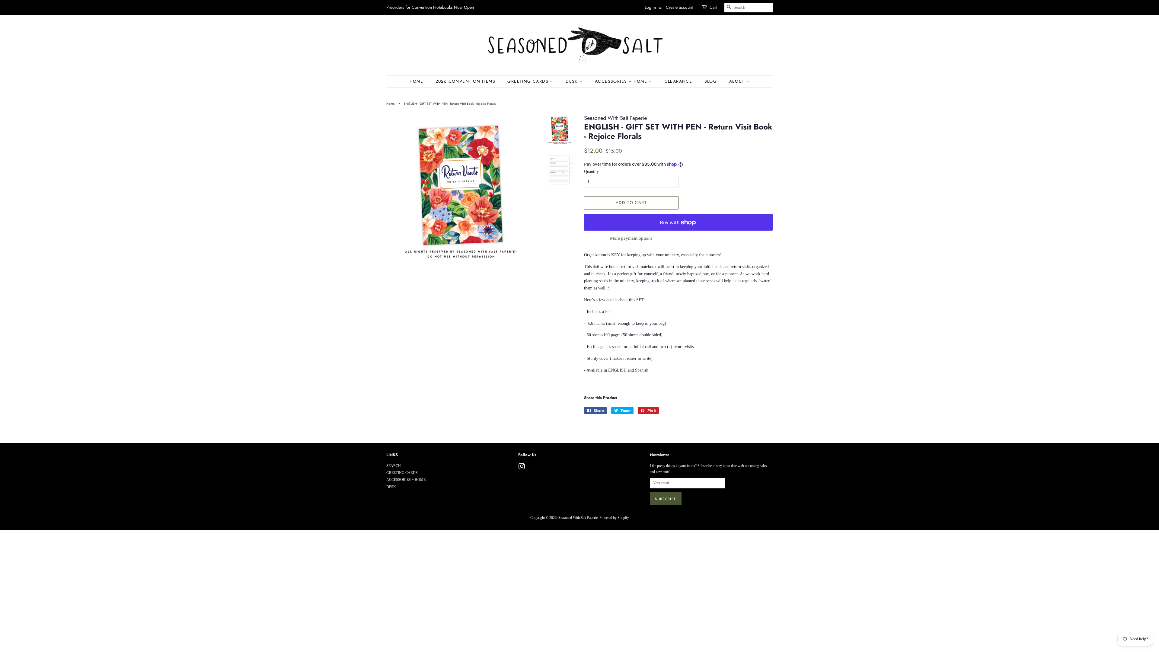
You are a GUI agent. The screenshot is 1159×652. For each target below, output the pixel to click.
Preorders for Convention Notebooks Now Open (430, 7)
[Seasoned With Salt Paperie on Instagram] (521, 468)
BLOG (710, 81)
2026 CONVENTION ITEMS (465, 81)
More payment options (631, 238)
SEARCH (393, 466)
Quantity (591, 171)
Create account (679, 7)
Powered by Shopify (614, 518)
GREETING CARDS (528, 81)
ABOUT (737, 81)
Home (416, 81)
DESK (572, 81)
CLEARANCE (678, 81)
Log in (650, 7)
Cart (713, 7)
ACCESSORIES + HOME (622, 81)
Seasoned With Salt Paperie (578, 518)
